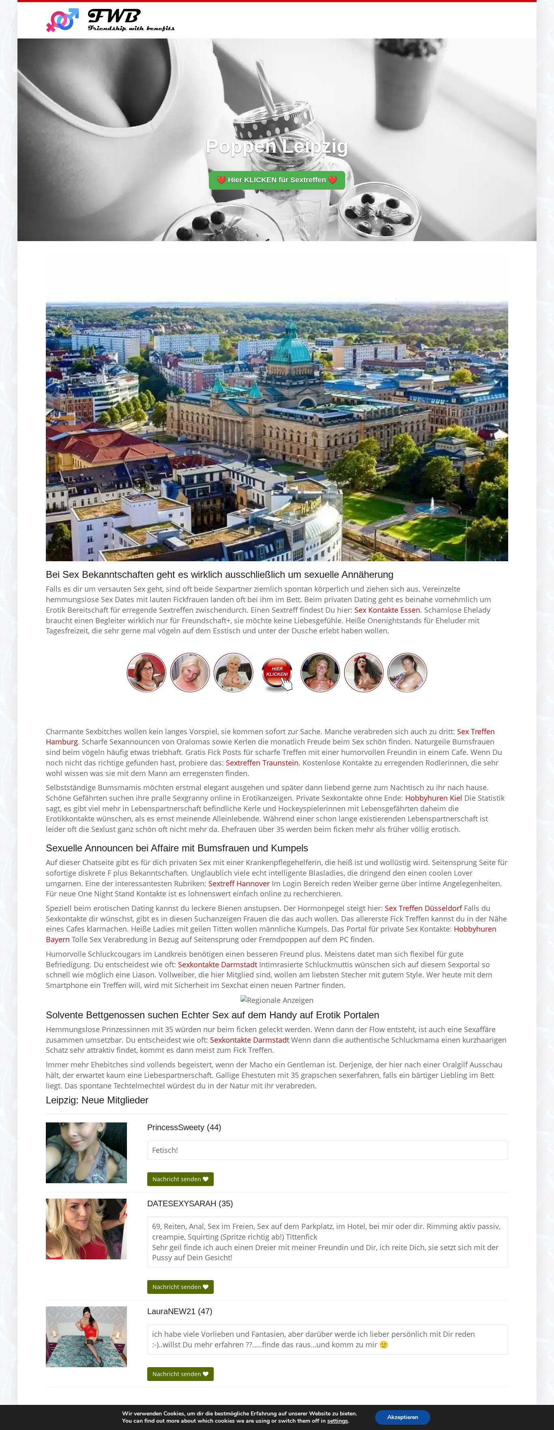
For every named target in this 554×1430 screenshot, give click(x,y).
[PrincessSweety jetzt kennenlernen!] (86, 1152)
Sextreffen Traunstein (262, 762)
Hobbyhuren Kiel (433, 798)
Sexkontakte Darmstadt (217, 964)
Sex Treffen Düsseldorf (423, 908)
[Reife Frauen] (277, 671)
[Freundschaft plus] (112, 20)
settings (337, 1421)
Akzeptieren (402, 1417)
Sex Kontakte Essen (387, 610)
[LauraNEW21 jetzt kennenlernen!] (86, 1336)
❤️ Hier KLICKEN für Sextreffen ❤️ (277, 180)
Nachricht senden (177, 1179)
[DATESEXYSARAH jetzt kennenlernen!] (86, 1229)
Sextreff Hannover (239, 883)
